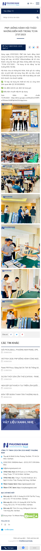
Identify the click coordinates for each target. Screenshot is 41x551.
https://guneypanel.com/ (26, 484)
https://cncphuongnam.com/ (27, 487)
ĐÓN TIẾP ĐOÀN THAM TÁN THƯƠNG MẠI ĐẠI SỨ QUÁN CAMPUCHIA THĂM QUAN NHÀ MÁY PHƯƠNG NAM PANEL (20, 395)
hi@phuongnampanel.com (12, 468)
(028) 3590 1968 (9, 462)
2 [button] (20, 418)
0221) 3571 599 (30, 462)
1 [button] (17, 418)
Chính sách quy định (19, 538)
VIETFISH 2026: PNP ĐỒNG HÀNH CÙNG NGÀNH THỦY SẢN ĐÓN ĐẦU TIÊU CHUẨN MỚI (20, 360)
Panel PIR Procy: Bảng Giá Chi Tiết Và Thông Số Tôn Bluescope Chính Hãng (20, 369)
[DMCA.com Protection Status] (31, 515)
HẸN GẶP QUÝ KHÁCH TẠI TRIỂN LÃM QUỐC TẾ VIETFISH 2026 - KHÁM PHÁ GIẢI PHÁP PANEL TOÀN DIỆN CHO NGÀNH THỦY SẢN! (20, 386)
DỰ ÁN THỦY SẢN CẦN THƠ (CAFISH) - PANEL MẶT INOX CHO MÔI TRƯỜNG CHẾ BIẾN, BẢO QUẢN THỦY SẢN (20, 378)
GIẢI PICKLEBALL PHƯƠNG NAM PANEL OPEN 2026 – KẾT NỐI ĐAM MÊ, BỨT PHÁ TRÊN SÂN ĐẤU (20, 351)
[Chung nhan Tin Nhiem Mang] (12, 515)
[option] (20, 417)
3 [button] (23, 418)
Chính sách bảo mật (32, 538)
